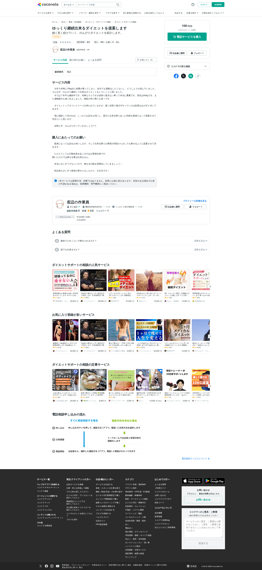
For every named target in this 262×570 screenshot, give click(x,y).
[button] (187, 66)
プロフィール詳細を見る (195, 200)
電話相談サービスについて (195, 458)
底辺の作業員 (78, 201)
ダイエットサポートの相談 (125, 21)
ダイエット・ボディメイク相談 (98, 21)
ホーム (55, 21)
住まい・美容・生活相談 (71, 21)
